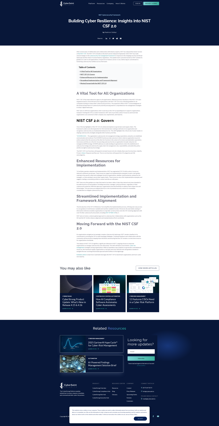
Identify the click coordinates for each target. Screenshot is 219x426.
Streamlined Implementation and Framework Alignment (98, 80)
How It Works (120, 3)
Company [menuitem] (130, 383)
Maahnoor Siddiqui (110, 32)
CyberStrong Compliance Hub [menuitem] (101, 391)
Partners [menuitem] (129, 398)
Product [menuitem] (95, 383)
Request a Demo (151, 3)
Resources (101, 3)
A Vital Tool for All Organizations (91, 71)
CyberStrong (67, 296)
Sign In (137, 3)
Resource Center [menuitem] (118, 383)
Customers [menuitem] (130, 401)
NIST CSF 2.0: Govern (87, 74)
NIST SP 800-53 (110, 212)
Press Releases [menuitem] (131, 391)
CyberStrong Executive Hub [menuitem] (100, 398)
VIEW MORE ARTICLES (147, 268)
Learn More (66, 308)
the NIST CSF (82, 53)
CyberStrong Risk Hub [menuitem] (99, 394)
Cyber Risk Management (137, 296)
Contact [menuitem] (129, 388)
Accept (140, 418)
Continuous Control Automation (108, 296)
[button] (106, 38)
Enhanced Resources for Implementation (94, 77)
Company (110, 3)
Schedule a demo (81, 254)
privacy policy (141, 365)
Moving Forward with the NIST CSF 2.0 (93, 83)
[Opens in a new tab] (106, 38)
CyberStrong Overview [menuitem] (99, 388)
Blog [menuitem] (113, 391)
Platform (91, 3)
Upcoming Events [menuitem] (132, 394)
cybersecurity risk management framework (102, 55)
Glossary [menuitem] (114, 394)
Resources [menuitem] (115, 388)
